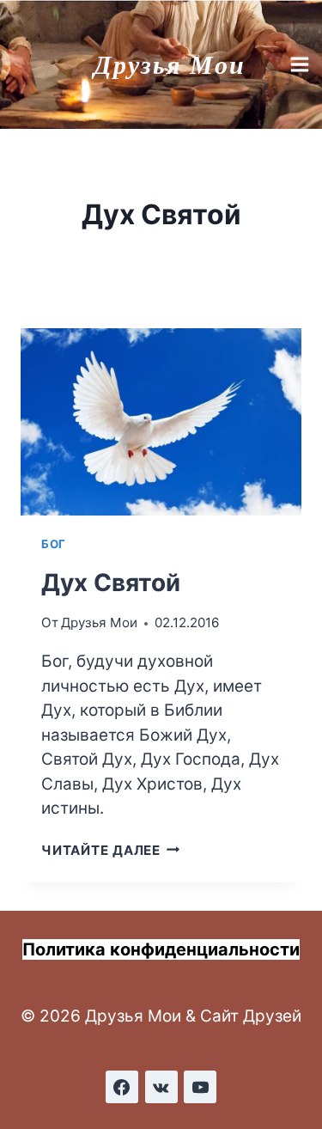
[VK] (161, 1087)
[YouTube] (200, 1087)
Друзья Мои (99, 622)
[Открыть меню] (302, 64)
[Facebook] (122, 1087)
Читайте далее (110, 850)
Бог (53, 544)
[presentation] (161, 422)
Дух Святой (110, 582)
